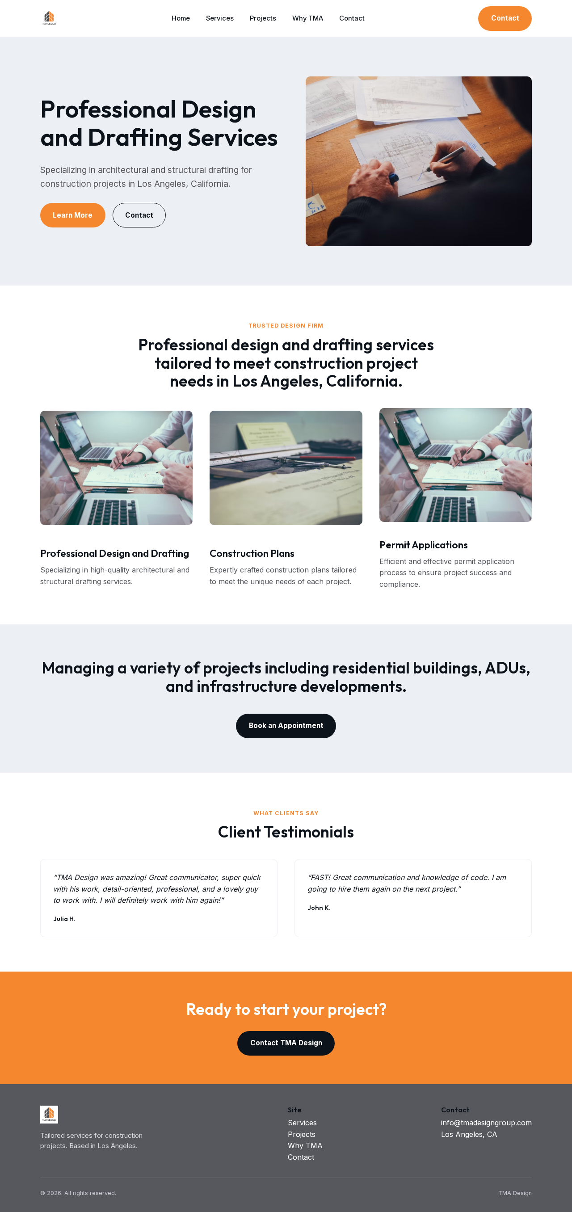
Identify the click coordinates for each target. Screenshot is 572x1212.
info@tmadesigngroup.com (486, 1122)
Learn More (73, 215)
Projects (263, 18)
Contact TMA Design (286, 1043)
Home (181, 18)
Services (220, 18)
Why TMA (307, 18)
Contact (352, 18)
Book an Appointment (286, 725)
